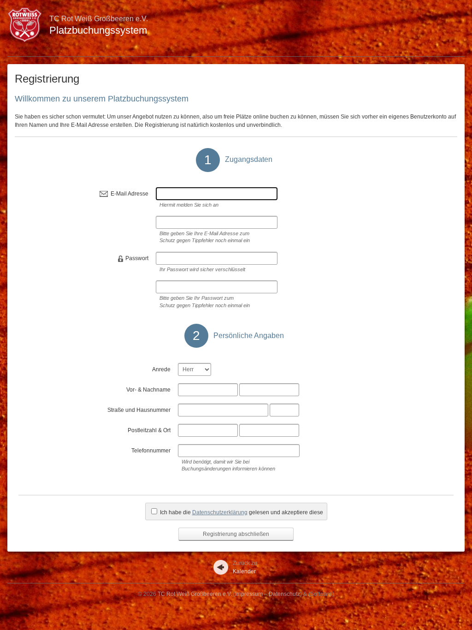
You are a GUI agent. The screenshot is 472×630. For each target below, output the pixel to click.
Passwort (136, 258)
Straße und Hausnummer (139, 410)
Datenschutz (284, 594)
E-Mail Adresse (129, 193)
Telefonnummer (151, 450)
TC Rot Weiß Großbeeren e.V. (195, 594)
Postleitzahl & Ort (149, 430)
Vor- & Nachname (148, 389)
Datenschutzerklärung (220, 512)
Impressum (249, 594)
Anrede (161, 369)
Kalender (246, 567)
